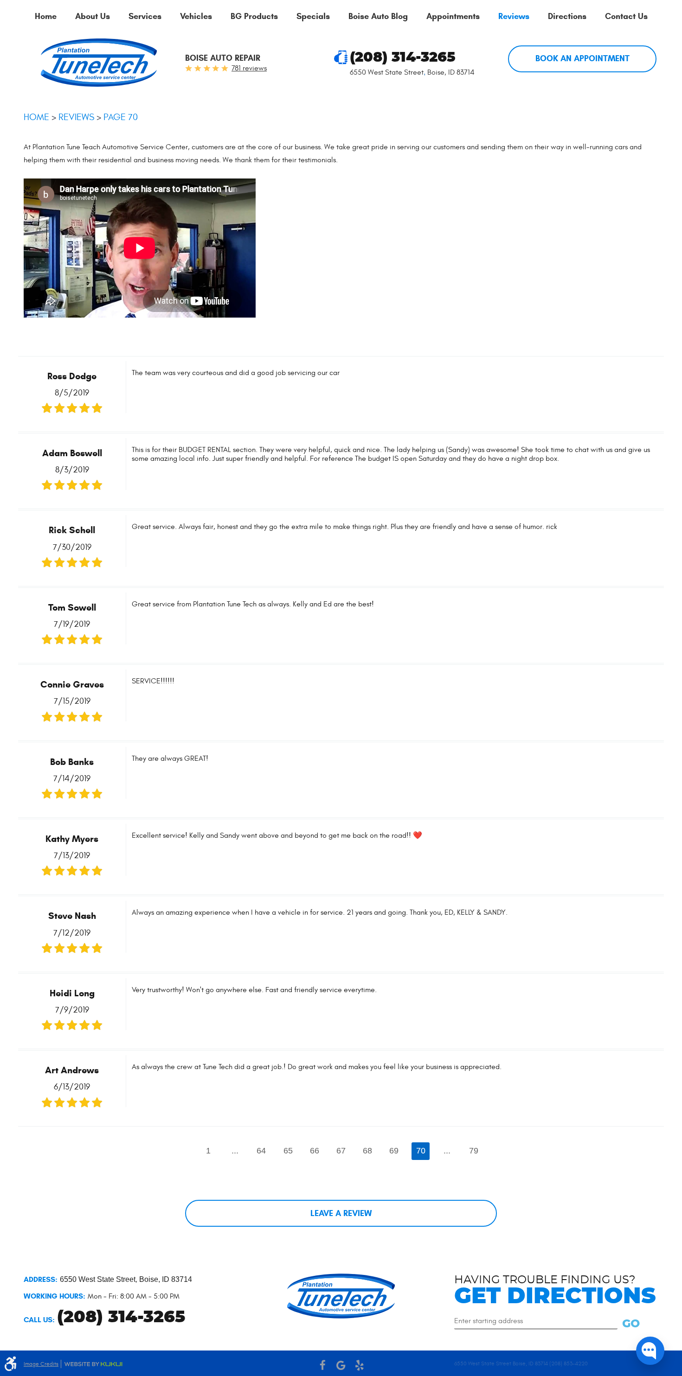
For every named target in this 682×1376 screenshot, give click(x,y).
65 (288, 1150)
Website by (93, 1364)
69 (394, 1150)
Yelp (359, 1365)
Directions (567, 16)
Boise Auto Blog (378, 16)
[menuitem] (46, 16)
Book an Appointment (582, 58)
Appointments (453, 16)
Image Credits (41, 1364)
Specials (313, 16)
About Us (92, 16)
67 (341, 1150)
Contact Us (626, 16)
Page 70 (120, 117)
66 (314, 1150)
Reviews (513, 16)
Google (341, 1365)
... (235, 1150)
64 (261, 1150)
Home (46, 16)
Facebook (322, 1365)
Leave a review (341, 1213)
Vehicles (196, 16)
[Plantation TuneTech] (99, 62)
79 (473, 1150)
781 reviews (249, 68)
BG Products (254, 16)
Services (145, 16)
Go (631, 1324)
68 (367, 1150)
